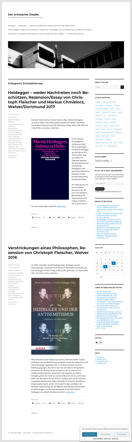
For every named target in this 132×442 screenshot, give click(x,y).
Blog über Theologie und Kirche (107, 294)
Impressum (107, 438)
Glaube (120, 112)
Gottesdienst (112, 115)
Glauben (98, 115)
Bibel (114, 102)
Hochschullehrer (13, 283)
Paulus (98, 136)
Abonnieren (100, 189)
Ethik (111, 109)
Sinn (115, 142)
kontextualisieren (13, 287)
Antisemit (11, 124)
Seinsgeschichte (17, 144)
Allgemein (11, 119)
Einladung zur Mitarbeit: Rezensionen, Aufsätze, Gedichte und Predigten (36, 34)
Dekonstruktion (13, 128)
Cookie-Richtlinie (98, 438)
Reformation (100, 139)
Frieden (117, 109)
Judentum (11, 285)
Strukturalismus (13, 149)
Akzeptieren (89, 434)
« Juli (100, 277)
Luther (103, 129)
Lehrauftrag (11, 289)
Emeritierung (12, 277)
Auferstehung (106, 102)
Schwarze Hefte (13, 297)
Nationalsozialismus (14, 140)
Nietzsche (119, 132)
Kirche (106, 125)
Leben (117, 125)
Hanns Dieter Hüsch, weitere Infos (107, 306)
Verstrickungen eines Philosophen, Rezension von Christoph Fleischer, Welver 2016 (48, 253)
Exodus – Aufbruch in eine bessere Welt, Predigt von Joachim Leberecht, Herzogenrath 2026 (109, 215)
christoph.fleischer (14, 114)
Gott (104, 115)
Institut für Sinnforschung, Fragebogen (109, 312)
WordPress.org (101, 363)
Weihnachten (112, 146)
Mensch (109, 129)
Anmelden (100, 357)
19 (105, 266)
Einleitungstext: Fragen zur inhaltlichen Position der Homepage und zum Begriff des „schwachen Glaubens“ (50, 30)
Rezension (11, 122)
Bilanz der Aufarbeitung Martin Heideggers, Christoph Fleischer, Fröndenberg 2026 (107, 236)
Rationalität (11, 142)
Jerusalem (99, 122)
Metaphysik (117, 129)
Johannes (112, 122)
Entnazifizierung (13, 130)
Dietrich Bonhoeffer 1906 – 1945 (107, 296)
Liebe (97, 129)
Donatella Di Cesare (14, 275)
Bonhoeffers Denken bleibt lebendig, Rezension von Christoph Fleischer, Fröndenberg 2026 (108, 230)
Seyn (16, 146)
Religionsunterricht (102, 142)
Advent (98, 102)
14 (113, 263)
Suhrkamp (21, 149)
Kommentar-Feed (102, 361)
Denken (20, 273)
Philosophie (16, 295)
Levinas (20, 134)
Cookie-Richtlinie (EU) (75, 34)
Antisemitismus (19, 124)
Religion (108, 139)
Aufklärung (11, 126)
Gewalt (113, 112)
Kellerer (14, 134)
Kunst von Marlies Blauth (104, 326)
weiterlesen (61, 206)
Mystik (98, 132)
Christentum (109, 105)
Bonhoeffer (99, 105)
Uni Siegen (16, 151)
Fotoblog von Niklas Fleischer (106, 300)
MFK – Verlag (101, 328)
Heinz (10, 134)
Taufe (120, 142)
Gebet (98, 112)
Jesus (105, 122)
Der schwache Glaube (23, 14)
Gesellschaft (105, 112)
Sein (110, 142)
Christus (117, 105)
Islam (113, 119)
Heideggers (19, 281)
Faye (20, 130)
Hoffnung (107, 119)
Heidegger (17, 132)
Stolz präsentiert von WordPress (43, 433)
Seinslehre (11, 146)
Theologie (99, 146)
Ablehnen (105, 434)
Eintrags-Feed (101, 359)
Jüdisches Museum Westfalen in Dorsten (109, 314)
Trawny (10, 151)
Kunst (111, 125)
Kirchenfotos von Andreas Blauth (107, 316)
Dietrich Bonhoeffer (102, 109)
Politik (113, 136)
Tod (105, 146)
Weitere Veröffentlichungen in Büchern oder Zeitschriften (52, 26)
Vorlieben (121, 434)
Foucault (11, 132)
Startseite (11, 26)
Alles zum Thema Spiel (104, 291)
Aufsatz (17, 119)
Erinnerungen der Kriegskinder (107, 298)
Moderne (19, 138)
